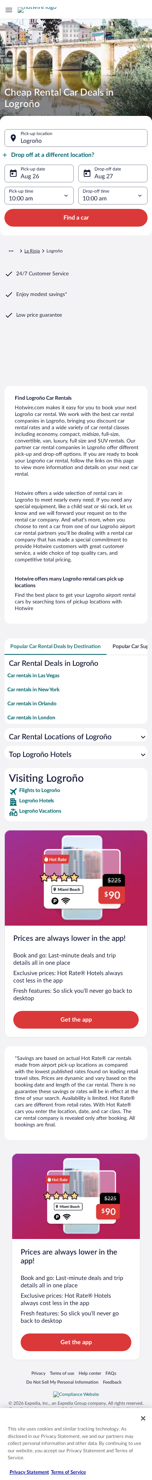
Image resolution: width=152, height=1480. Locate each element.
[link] (76, 791)
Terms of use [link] (62, 1373)
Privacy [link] (38, 1373)
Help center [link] (90, 1373)
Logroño (31, 141)
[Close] (143, 1418)
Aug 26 (30, 176)
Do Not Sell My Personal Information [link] (62, 1382)
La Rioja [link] (32, 251)
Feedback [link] (112, 1382)
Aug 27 (103, 176)
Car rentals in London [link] (31, 717)
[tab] (55, 647)
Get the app (76, 1020)
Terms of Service (68, 1472)
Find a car (76, 218)
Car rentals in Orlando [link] (31, 703)
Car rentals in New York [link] (33, 689)
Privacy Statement (29, 1472)
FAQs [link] (111, 1373)
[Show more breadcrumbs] (11, 251)
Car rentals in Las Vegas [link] (33, 675)
